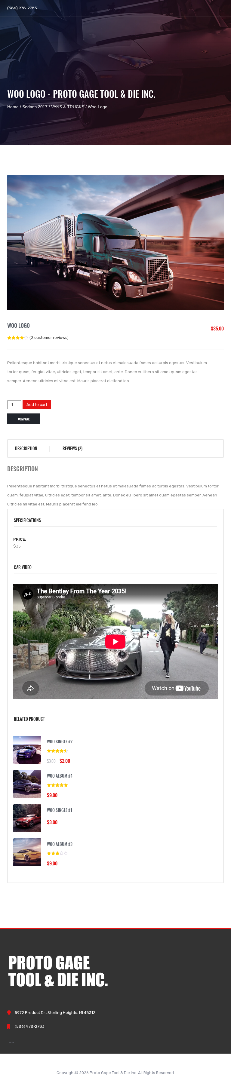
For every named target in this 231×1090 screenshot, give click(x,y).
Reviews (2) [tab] (72, 449)
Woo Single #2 (59, 742)
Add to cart (36, 404)
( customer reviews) (49, 337)
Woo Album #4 (59, 776)
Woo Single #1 (59, 811)
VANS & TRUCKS (67, 106)
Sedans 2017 (35, 106)
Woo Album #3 (59, 845)
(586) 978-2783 (22, 8)
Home (13, 106)
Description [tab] (26, 449)
